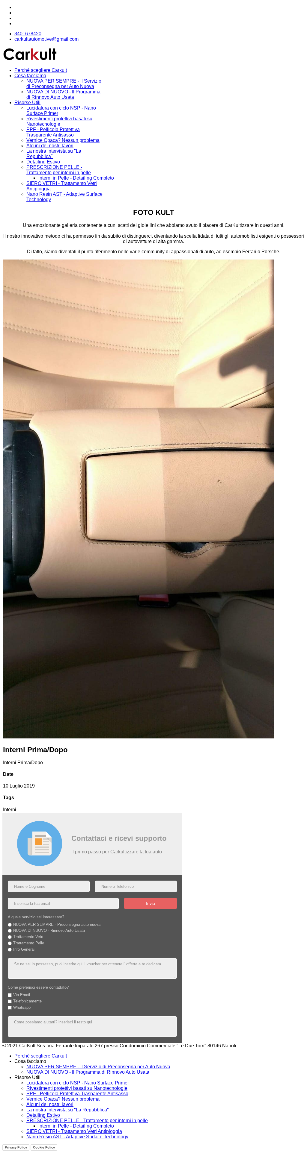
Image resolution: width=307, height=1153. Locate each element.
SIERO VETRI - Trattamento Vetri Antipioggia (74, 1131)
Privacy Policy (16, 1147)
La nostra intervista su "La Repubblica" (67, 1109)
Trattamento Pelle (28, 943)
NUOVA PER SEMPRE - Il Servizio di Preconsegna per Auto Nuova (63, 83)
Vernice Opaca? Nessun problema (63, 140)
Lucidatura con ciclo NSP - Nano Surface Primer (77, 1082)
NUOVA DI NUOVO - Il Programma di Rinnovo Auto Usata (63, 94)
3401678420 (27, 33)
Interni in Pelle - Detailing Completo (76, 177)
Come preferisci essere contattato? (38, 987)
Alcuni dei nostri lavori (49, 145)
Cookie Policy (44, 1147)
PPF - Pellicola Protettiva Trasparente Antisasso (53, 132)
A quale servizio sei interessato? (36, 917)
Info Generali (24, 949)
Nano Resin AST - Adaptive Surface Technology (77, 1136)
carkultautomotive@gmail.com (46, 39)
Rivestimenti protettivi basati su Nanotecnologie (59, 121)
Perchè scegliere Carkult (40, 70)
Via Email (21, 995)
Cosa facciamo (30, 75)
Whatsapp (22, 1007)
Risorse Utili (27, 102)
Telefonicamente (27, 1001)
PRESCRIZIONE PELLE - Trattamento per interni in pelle (58, 170)
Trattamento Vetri (28, 936)
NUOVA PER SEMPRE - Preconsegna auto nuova (56, 924)
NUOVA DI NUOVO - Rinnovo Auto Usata (49, 930)
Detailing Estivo (43, 161)
